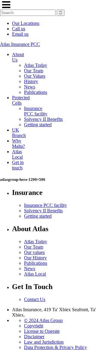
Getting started (38, 124)
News (29, 86)
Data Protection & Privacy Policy (55, 347)
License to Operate (42, 331)
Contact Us (34, 299)
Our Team (33, 70)
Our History (35, 257)
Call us (18, 28)
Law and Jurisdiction (44, 342)
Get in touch (18, 165)
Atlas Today (35, 65)
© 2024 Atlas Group (43, 320)
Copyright (33, 325)
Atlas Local (17, 154)
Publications (35, 92)
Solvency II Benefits (43, 119)
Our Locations (25, 23)
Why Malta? (18, 143)
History (31, 81)
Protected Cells (21, 100)
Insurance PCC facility (35, 111)
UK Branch (19, 132)
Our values (34, 252)
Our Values (34, 76)
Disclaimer (34, 336)
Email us (20, 34)
